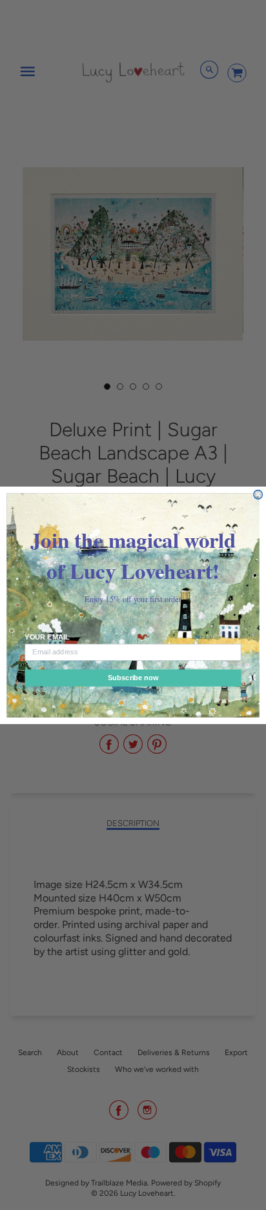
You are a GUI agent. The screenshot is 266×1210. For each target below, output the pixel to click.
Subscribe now (133, 677)
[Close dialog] (258, 494)
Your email (47, 637)
